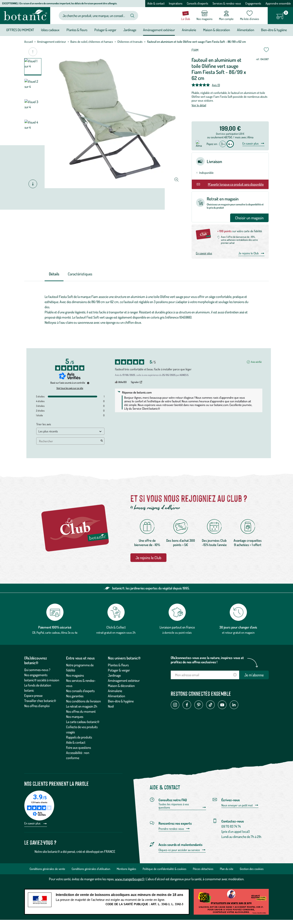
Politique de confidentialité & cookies (164, 869)
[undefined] (88, 383)
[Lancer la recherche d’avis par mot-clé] (101, 441)
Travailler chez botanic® (40, 701)
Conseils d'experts (197, 3)
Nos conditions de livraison (83, 701)
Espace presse (33, 695)
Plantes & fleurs (118, 665)
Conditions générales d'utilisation (91, 869)
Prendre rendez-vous (171, 828)
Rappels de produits (79, 737)
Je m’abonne (254, 675)
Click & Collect (116, 627)
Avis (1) (216, 85)
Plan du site (226, 869)
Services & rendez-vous (227, 3)
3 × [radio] (223, 144)
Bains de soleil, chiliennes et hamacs (91, 41)
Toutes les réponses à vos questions (174, 806)
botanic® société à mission (41, 680)
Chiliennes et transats (130, 41)
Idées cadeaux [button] (50, 30)
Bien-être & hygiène (121, 701)
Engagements (253, 3)
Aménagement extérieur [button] (159, 30)
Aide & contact (156, 3)
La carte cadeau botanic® (82, 722)
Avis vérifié (256, 361)
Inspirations (176, 3)
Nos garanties (74, 696)
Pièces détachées (203, 869)
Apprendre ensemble (278, 3)
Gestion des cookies (252, 869)
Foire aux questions (78, 747)
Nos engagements (35, 675)
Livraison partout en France (177, 627)
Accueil (28, 41)
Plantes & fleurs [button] (76, 30)
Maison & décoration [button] (216, 30)
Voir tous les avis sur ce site (69, 388)
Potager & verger (119, 670)
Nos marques (74, 716)
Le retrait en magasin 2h (81, 706)
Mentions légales (126, 869)
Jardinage (114, 675)
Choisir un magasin (249, 217)
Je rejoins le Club (248, 253)
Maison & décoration (121, 686)
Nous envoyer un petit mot (237, 805)
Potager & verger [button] (105, 30)
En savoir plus (250, 143)
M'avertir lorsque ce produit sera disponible (236, 184)
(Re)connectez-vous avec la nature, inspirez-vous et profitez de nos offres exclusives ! (207, 660)
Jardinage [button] (129, 30)
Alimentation (116, 696)
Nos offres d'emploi (37, 706)
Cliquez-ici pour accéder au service (179, 850)
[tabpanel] (146, 309)
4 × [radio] (230, 144)
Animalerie (115, 691)
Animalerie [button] (189, 30)
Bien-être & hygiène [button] (274, 30)
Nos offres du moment (81, 711)
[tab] (54, 274)
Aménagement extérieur (51, 41)
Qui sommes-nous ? (37, 670)
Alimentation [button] (245, 30)
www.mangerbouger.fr (129, 879)
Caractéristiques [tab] (80, 274)
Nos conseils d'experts (80, 691)
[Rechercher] (132, 16)
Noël (111, 706)
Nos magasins (75, 675)
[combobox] (95, 15)
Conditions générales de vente (47, 869)
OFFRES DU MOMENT (20, 30)
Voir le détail (199, 105)
